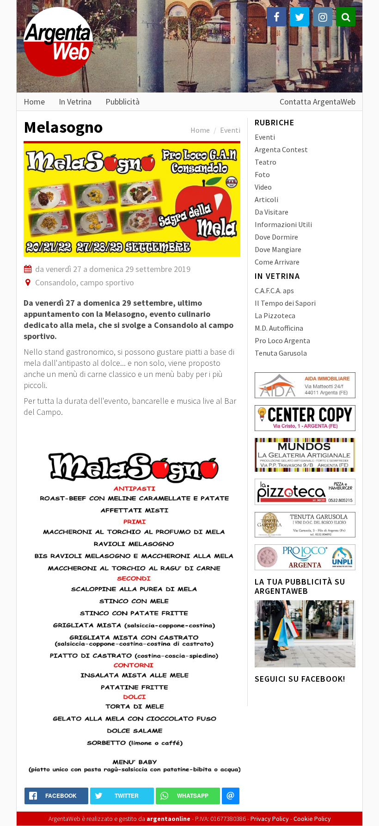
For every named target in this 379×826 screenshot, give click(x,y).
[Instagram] (322, 16)
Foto (262, 174)
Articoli (266, 199)
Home (34, 101)
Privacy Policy (270, 818)
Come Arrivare (277, 261)
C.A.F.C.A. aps (274, 290)
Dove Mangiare (278, 249)
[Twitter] (299, 16)
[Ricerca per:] (345, 16)
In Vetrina (75, 101)
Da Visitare (271, 211)
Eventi (230, 130)
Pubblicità (122, 101)
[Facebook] (276, 16)
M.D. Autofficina (279, 328)
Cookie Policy (312, 818)
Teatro (265, 161)
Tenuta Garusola (281, 353)
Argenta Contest (281, 149)
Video (263, 186)
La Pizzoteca (275, 315)
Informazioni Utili (283, 224)
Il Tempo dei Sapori (285, 303)
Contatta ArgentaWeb (317, 101)
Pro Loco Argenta (282, 340)
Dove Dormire (276, 236)
